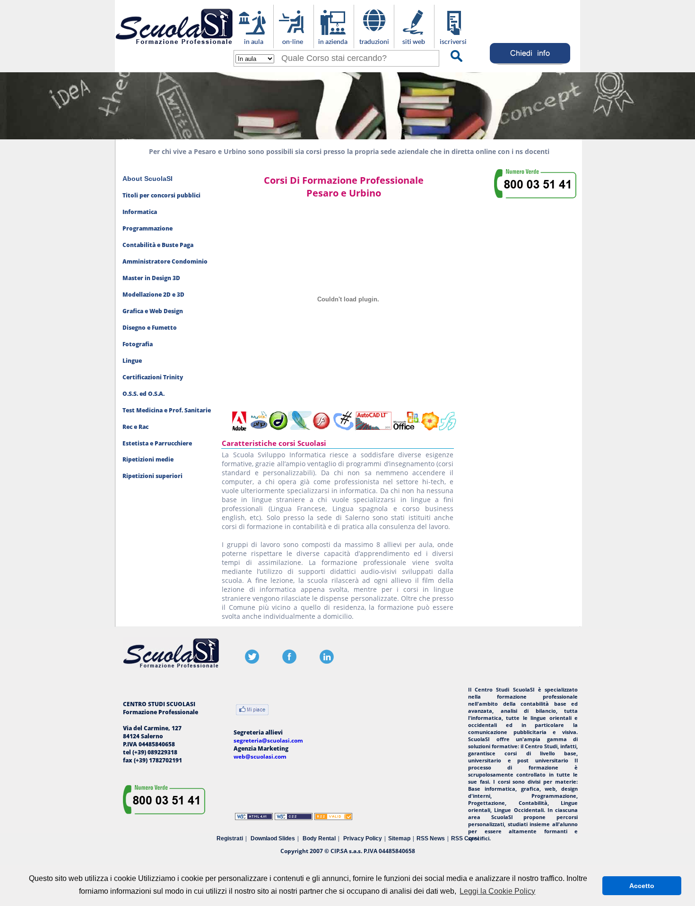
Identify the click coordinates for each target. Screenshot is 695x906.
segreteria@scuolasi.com (268, 740)
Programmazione (147, 228)
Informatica (139, 212)
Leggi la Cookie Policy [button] (497, 891)
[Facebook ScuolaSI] (289, 662)
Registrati (230, 838)
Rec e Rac (135, 427)
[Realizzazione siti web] (414, 43)
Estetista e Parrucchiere (157, 443)
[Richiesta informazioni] (530, 64)
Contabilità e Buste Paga (157, 245)
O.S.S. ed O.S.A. (143, 394)
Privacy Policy (362, 838)
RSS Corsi (465, 838)
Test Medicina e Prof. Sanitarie (166, 410)
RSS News (431, 838)
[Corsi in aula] (253, 43)
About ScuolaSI (147, 178)
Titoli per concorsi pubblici (161, 195)
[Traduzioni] (374, 43)
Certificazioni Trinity (152, 377)
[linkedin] (327, 662)
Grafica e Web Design (152, 311)
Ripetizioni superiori (152, 476)
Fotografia (137, 344)
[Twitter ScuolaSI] (252, 662)
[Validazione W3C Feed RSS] (333, 818)
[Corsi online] (293, 43)
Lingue (132, 361)
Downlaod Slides (273, 838)
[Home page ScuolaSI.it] (174, 46)
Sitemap (399, 838)
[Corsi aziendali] (333, 43)
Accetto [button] (641, 885)
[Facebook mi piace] (252, 710)
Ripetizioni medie (148, 459)
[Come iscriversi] (454, 43)
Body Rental (319, 838)
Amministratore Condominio (165, 261)
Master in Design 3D (151, 278)
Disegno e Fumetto (149, 328)
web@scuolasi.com (260, 756)
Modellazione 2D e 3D (153, 295)
